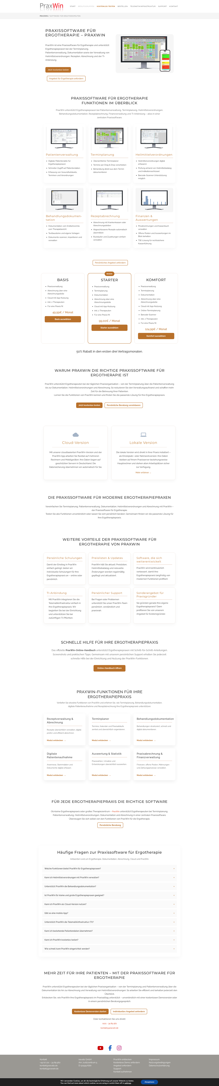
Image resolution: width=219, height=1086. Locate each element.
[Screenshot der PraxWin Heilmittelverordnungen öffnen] (154, 138)
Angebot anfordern (122, 1065)
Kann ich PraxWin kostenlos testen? (61, 940)
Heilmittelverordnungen (154, 154)
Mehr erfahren (143, 472)
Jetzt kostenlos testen (58, 70)
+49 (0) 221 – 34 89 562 (50, 1062)
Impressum (154, 1059)
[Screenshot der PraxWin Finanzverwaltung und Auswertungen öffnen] (154, 200)
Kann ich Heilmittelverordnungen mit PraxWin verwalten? (71, 877)
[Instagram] (119, 1048)
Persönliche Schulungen (64, 558)
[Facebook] (110, 1048)
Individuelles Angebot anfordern (129, 1011)
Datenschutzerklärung (159, 1065)
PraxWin (44, 16)
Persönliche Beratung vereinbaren (124, 405)
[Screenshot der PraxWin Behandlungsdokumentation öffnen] (64, 200)
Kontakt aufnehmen (122, 1071)
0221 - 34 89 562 (109, 1023)
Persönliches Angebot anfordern (110, 263)
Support (117, 1068)
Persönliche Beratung (110, 825)
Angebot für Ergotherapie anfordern (66, 78)
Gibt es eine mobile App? (56, 913)
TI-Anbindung (57, 593)
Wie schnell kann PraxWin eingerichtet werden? (67, 949)
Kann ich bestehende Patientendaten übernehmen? (68, 931)
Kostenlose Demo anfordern (126, 1062)
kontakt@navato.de (49, 1065)
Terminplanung (102, 154)
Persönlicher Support (107, 593)
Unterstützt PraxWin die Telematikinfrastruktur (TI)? (69, 922)
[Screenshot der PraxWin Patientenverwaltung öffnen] (64, 138)
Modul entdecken (55, 740)
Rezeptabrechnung (105, 216)
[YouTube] (100, 1048)
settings (128, 1083)
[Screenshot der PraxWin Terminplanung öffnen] (109, 138)
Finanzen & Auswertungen (147, 218)
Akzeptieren (149, 1082)
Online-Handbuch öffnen (109, 668)
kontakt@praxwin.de (109, 1028)
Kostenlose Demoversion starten (90, 1011)
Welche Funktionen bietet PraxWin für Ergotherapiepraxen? (72, 868)
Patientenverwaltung (62, 154)
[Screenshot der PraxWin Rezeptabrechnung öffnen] (109, 200)
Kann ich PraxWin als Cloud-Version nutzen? (65, 904)
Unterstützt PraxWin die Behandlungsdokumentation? (70, 886)
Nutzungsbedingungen (159, 1062)
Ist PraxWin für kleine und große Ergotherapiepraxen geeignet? (74, 895)
